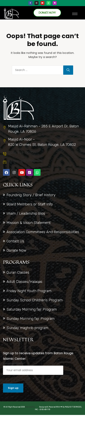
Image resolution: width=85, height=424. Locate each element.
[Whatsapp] (48, 3)
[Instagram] (36, 3)
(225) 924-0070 (21, 153)
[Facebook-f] (30, 3)
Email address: (13, 363)
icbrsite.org (30, 407)
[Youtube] (43, 3)
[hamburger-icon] (74, 14)
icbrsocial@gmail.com (25, 161)
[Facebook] (6, 172)
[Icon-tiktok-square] (55, 3)
